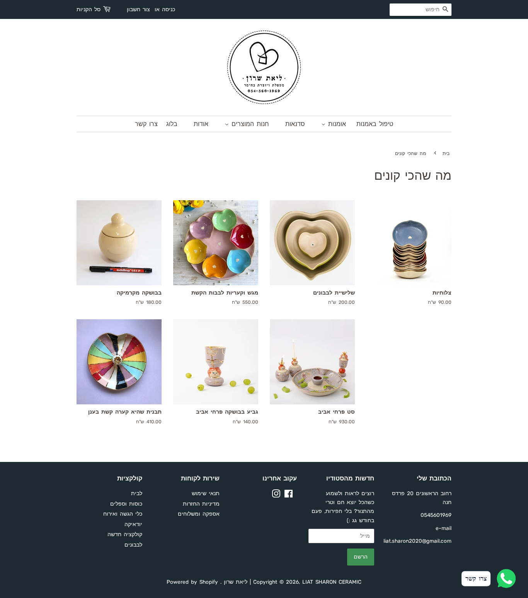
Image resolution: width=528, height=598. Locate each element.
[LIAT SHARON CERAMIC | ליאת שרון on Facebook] (288, 495)
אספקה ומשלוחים (199, 514)
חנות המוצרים (249, 124)
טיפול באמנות (374, 124)
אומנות (335, 124)
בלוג (171, 124)
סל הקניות (88, 9)
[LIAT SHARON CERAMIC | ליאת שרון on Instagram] (276, 495)
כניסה (168, 9)
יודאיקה (133, 524)
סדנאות (295, 124)
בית (446, 153)
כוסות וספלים (126, 504)
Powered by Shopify (192, 582)
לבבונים (133, 545)
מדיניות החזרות (201, 504)
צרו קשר (146, 124)
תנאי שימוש (206, 493)
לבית (136, 493)
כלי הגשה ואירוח (122, 514)
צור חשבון (138, 9)
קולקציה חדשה (124, 534)
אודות (201, 124)
